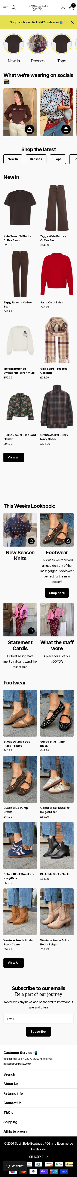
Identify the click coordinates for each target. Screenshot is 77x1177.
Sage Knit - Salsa (51, 302)
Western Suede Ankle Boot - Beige (54, 942)
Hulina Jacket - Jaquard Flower (19, 437)
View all (13, 457)
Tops (57, 159)
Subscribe (38, 1031)
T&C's (8, 1112)
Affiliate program (16, 1131)
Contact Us (12, 1103)
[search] (14, 7)
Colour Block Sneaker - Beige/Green (55, 810)
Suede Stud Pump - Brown (16, 810)
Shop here (57, 593)
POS (48, 1143)
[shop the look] (29, 129)
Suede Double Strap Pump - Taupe (16, 743)
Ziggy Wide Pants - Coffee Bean (53, 238)
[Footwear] (57, 556)
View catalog (5, 7)
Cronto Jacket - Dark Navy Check (54, 437)
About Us (10, 1084)
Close (72, 22)
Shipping (10, 1122)
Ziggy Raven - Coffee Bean (17, 304)
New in (11, 177)
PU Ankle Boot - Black (54, 874)
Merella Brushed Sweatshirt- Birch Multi (19, 370)
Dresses (36, 159)
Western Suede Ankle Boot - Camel (18, 942)
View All (13, 963)
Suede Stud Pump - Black (53, 743)
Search (9, 1074)
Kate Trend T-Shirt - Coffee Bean (17, 238)
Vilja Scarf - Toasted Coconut (54, 370)
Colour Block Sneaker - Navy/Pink (18, 876)
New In (13, 159)
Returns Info (13, 1093)
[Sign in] (63, 8)
